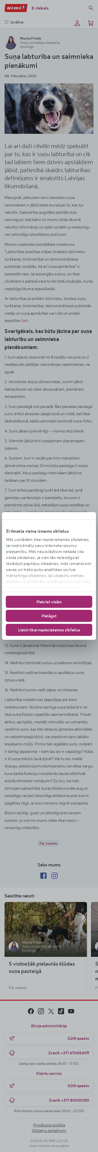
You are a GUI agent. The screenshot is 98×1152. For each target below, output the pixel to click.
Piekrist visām (49, 601)
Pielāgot (49, 615)
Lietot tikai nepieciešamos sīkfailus (49, 629)
